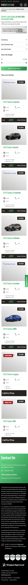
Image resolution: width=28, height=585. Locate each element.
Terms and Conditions (6, 577)
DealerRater (20, 544)
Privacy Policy (4, 580)
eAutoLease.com (6, 574)
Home (3, 9)
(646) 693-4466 (21, 4)
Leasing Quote (26, 281)
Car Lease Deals (10, 9)
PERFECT (7, 4)
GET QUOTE (21, 82)
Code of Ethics (13, 580)
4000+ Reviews (16, 1)
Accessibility (16, 577)
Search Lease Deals (14, 68)
